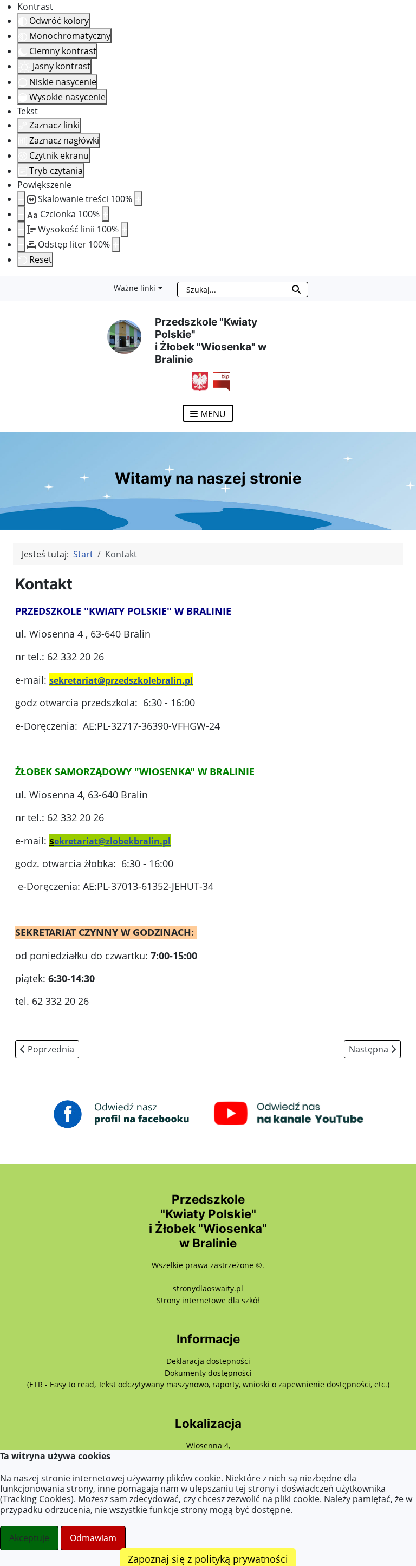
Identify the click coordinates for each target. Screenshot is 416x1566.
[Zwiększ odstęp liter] (116, 244)
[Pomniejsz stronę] (21, 198)
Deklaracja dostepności (208, 1361)
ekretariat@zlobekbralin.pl (112, 841)
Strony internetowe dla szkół (208, 1300)
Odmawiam (93, 1538)
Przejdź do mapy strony (8, 284)
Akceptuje (29, 1538)
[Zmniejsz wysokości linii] (21, 229)
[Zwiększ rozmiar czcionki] (105, 214)
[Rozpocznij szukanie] (296, 289)
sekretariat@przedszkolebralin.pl (121, 680)
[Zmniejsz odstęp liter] (21, 244)
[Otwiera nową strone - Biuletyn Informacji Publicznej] (219, 381)
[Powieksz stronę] (138, 198)
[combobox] (231, 289)
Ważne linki (134, 288)
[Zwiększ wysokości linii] (124, 229)
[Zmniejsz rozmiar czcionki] (21, 214)
